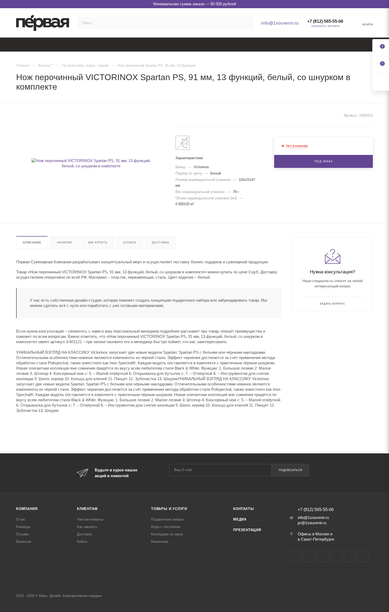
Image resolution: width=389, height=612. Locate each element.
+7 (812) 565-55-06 (325, 21)
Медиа (240, 519)
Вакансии (23, 542)
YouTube (322, 556)
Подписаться (290, 470)
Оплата (129, 242)
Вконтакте (295, 556)
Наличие (64, 242)
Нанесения (159, 542)
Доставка (160, 242)
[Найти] (245, 22)
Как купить (97, 242)
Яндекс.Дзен (349, 556)
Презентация (247, 530)
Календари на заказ (167, 534)
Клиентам (87, 509)
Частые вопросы (90, 519)
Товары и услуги (169, 509)
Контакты (243, 509)
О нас (20, 519)
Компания (26, 509)
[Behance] (336, 556)
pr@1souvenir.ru (312, 523)
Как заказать (87, 527)
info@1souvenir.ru (280, 23)
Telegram (309, 556)
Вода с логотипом (165, 527)
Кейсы (82, 542)
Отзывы (22, 534)
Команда (23, 527)
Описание (32, 242)
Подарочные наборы (167, 519)
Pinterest (363, 556)
